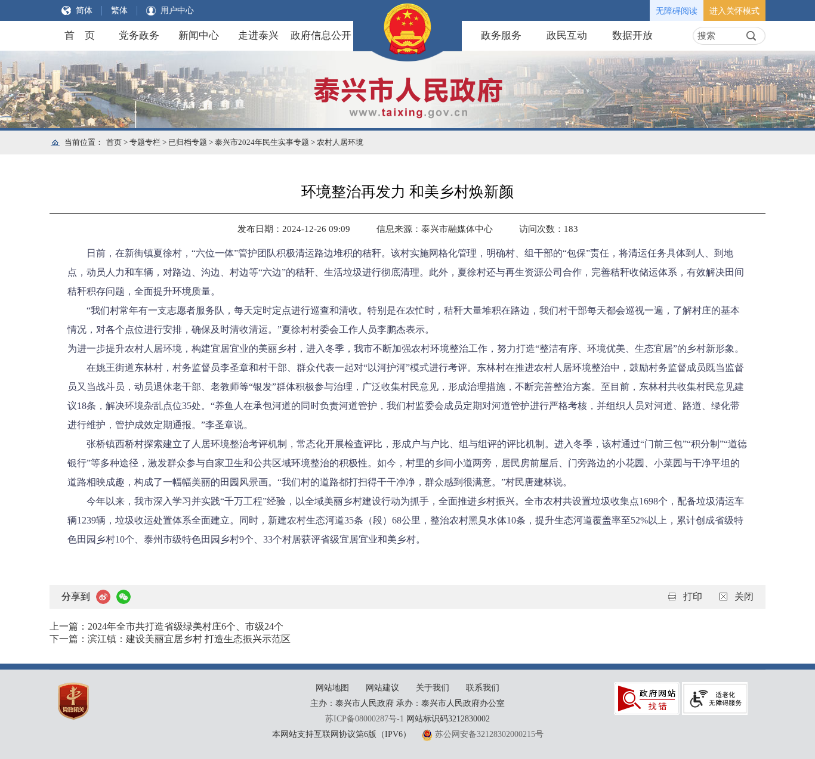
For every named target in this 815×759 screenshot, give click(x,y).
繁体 (119, 10)
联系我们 (482, 687)
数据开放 (632, 35)
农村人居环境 (340, 142)
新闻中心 (198, 35)
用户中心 (177, 10)
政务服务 (501, 35)
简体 (84, 10)
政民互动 (567, 35)
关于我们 (432, 687)
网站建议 (382, 687)
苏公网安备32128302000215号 (489, 734)
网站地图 (332, 687)
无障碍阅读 (676, 11)
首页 (114, 142)
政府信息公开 (321, 35)
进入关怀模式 (734, 11)
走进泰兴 (258, 35)
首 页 (79, 35)
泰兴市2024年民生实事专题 (262, 142)
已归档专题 (187, 142)
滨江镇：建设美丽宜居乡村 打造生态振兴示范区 (189, 639)
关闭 (744, 596)
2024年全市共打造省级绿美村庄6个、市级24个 (185, 626)
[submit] (751, 36)
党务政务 (139, 35)
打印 (692, 596)
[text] (718, 36)
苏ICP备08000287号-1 (364, 718)
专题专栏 (144, 142)
